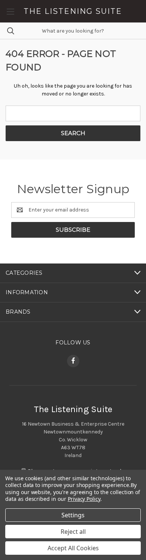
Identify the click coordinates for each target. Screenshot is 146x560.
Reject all (73, 531)
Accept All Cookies (73, 548)
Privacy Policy (84, 498)
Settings (73, 515)
